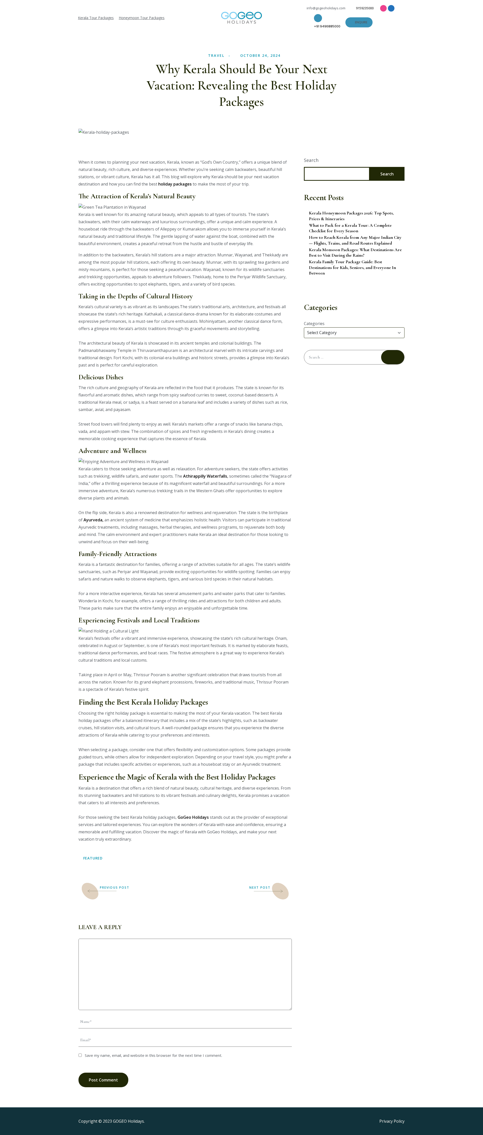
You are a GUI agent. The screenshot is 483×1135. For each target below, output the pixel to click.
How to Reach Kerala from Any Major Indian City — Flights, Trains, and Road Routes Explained (355, 240)
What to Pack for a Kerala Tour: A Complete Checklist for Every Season (350, 228)
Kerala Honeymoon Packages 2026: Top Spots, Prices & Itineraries (351, 215)
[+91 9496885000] (318, 18)
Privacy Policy (392, 1121)
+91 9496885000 (327, 26)
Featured (93, 858)
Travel (216, 55)
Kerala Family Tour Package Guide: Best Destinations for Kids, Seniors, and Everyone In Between (352, 267)
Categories (314, 323)
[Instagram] (383, 8)
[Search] (392, 357)
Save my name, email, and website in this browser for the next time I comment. (153, 1055)
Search (311, 160)
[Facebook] (391, 8)
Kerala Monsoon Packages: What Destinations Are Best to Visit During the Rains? (355, 252)
